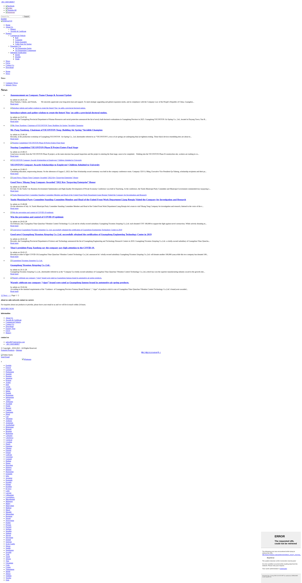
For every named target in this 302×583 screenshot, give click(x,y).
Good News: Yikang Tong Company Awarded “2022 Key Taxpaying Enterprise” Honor (53, 182)
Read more (14, 104)
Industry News (11, 85)
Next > (6, 295)
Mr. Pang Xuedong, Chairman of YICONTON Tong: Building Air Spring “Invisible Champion (56, 130)
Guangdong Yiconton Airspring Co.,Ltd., (30, 265)
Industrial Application (18, 53)
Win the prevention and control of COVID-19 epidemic (37, 217)
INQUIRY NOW (7, 309)
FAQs (8, 63)
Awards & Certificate (18, 31)
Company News (12, 83)
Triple (17, 59)
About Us (9, 27)
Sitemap (19, 350)
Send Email (5, 357)
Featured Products (7, 350)
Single (17, 55)
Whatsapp (27, 359)
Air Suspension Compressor (25, 50)
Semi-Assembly (21, 42)
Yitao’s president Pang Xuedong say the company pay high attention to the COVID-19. (52, 247)
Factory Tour (10, 329)
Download (10, 67)
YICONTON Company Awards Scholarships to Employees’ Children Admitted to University (55, 165)
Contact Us (10, 65)
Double (18, 57)
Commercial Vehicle (17, 36)
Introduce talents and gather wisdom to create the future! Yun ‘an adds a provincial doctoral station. (58, 112)
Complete (18, 40)
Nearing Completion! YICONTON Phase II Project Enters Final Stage (44, 147)
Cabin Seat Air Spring (23, 44)
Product (8, 33)
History (13, 29)
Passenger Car (15, 46)
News (8, 61)
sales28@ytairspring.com (15, 342)
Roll (16, 38)
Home (8, 25)
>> (10, 295)
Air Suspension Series (23, 48)
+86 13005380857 (8, 2)
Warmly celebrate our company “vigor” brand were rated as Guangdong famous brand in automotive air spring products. (69, 282)
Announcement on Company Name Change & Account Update (40, 95)
